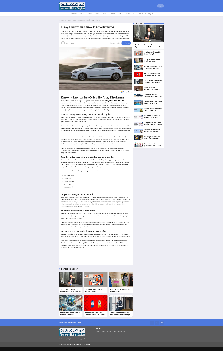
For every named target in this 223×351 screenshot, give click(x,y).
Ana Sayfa (73, 14)
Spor (134, 14)
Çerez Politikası (117, 331)
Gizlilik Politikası (106, 331)
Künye (125, 331)
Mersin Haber (107, 349)
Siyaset (127, 14)
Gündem (82, 14)
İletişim (98, 331)
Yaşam (150, 14)
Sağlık (120, 14)
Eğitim (97, 14)
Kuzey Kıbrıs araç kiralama (114, 101)
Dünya (90, 14)
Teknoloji (142, 14)
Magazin (113, 14)
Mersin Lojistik (115, 349)
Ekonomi (104, 14)
